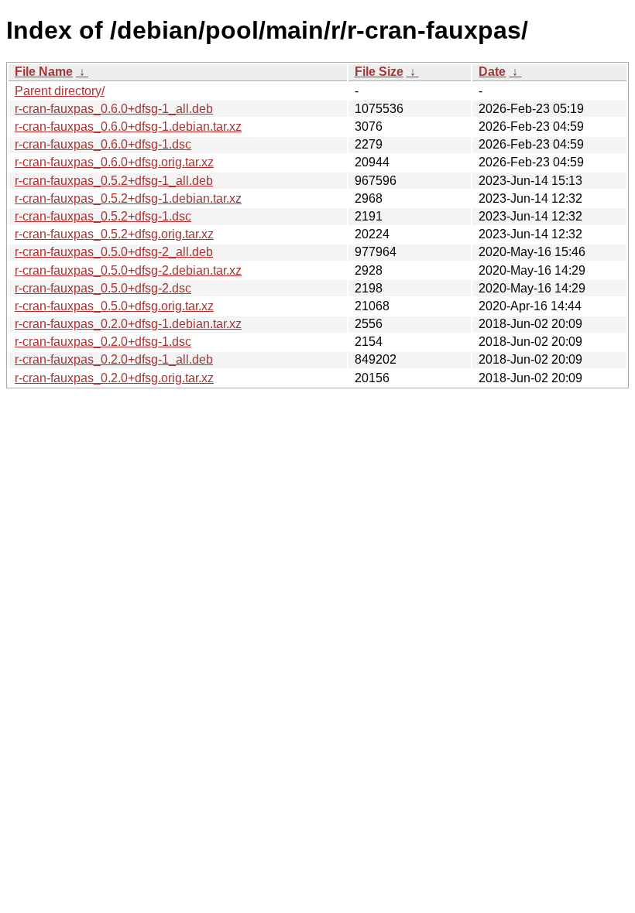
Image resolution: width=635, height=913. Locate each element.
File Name (44, 71)
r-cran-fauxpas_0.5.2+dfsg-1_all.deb (114, 180)
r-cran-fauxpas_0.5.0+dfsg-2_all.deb (114, 251)
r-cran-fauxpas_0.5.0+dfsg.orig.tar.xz (114, 306)
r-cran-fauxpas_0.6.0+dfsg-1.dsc (103, 144)
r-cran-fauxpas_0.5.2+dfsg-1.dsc (103, 216)
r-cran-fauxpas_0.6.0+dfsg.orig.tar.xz (114, 162)
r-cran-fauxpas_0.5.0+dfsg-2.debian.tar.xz (128, 270)
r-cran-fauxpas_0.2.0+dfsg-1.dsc (103, 341)
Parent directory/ (60, 90)
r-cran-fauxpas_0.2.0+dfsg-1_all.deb (114, 359)
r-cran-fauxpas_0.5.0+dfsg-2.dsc (103, 288)
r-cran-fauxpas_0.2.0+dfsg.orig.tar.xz (114, 378)
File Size (379, 71)
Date (492, 71)
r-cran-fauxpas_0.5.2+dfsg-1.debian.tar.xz (128, 198)
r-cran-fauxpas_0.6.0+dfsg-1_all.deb (114, 108)
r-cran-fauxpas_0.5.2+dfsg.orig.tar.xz (114, 234)
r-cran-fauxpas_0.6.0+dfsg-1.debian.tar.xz (128, 126)
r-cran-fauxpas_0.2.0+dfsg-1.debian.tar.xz (128, 323)
